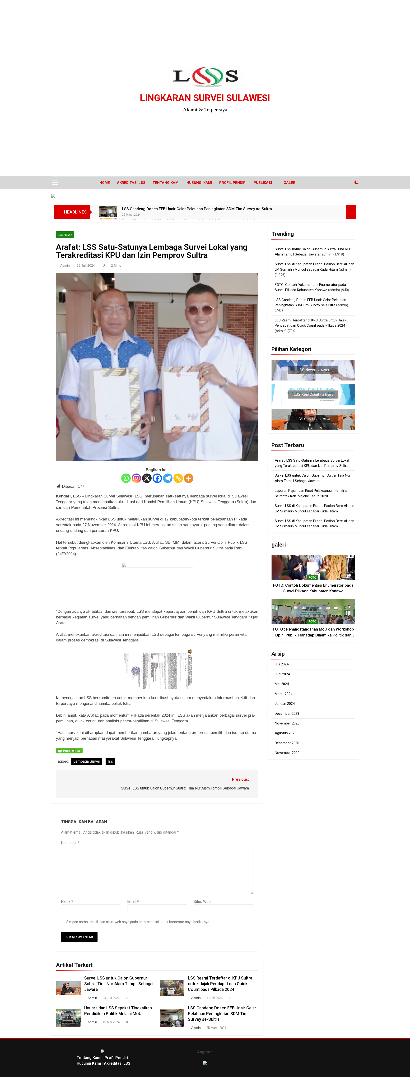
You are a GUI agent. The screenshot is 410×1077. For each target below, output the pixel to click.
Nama (67, 901)
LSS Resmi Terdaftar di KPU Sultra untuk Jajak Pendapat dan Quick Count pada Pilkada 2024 (220, 984)
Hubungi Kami (199, 183)
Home (104, 183)
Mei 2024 (282, 684)
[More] (188, 478)
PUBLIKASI (263, 183)
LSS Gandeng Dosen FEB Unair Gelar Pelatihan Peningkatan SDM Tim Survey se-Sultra (197, 209)
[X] (147, 478)
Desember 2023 (287, 713)
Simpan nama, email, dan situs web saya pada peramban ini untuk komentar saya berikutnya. (138, 922)
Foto (312, 577)
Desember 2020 (287, 743)
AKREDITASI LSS (131, 183)
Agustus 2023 (285, 733)
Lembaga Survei (86, 761)
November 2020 (287, 753)
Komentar (70, 842)
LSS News (65, 235)
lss (110, 761)
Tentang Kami (166, 183)
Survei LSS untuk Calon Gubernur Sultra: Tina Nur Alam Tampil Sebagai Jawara (118, 984)
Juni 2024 (282, 674)
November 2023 (287, 723)
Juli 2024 (282, 664)
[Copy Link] (178, 478)
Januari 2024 (285, 703)
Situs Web (202, 901)
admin (65, 265)
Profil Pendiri (233, 183)
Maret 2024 (283, 694)
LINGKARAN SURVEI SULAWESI (205, 98)
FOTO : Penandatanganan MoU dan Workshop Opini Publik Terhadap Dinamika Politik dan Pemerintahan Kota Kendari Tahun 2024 (313, 635)
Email (133, 901)
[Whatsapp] (126, 478)
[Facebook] (157, 478)
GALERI (290, 183)
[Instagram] (136, 478)
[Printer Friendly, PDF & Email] (69, 750)
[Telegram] (167, 478)
